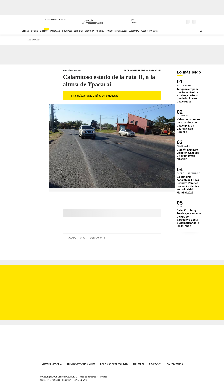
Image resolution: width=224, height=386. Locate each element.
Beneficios (155, 364)
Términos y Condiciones (81, 364)
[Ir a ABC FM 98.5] (191, 30)
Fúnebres (138, 364)
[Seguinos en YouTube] (176, 21)
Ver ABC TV (99, 21)
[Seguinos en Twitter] (171, 21)
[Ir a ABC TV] (169, 30)
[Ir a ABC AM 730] (178, 30)
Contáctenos (175, 364)
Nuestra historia (51, 364)
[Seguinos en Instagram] (181, 21)
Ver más (190, 93)
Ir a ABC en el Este (51, 22)
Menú (200, 21)
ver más (132, 21)
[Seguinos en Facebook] (166, 21)
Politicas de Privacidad (114, 364)
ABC (31, 21)
